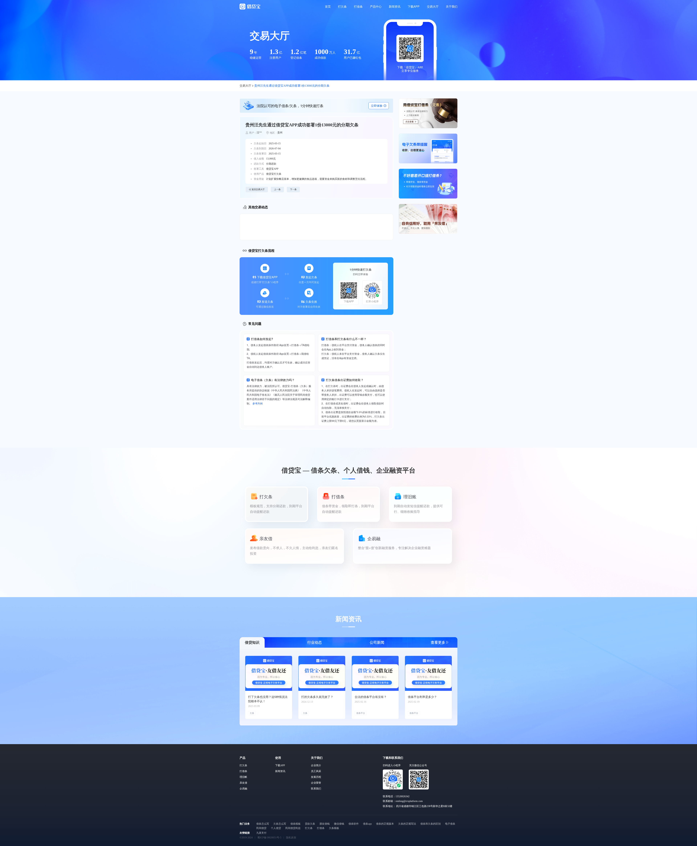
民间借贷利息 (293, 828)
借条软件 (353, 823)
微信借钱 (339, 823)
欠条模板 (334, 828)
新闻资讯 (394, 6)
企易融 (243, 788)
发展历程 (316, 777)
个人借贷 (276, 828)
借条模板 (295, 823)
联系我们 (316, 788)
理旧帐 (243, 777)
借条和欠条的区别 (430, 823)
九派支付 (261, 832)
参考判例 (257, 403)
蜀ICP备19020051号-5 (269, 838)
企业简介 (316, 765)
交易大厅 (433, 6)
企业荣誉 (316, 782)
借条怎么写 (262, 823)
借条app (367, 823)
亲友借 (243, 782)
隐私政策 (291, 838)
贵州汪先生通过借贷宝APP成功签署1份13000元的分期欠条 (291, 85)
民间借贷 (261, 828)
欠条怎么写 (279, 823)
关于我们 (451, 6)
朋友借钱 (324, 823)
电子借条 (450, 823)
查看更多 (438, 642)
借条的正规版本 (385, 823)
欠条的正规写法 (407, 823)
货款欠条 (310, 823)
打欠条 (342, 6)
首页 (328, 6)
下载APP (413, 6)
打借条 (358, 6)
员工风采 (316, 771)
